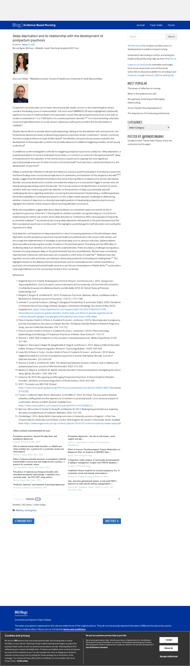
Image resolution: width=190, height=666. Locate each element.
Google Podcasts (145, 75)
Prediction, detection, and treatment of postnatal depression (39, 485)
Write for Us (170, 58)
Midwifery (20, 510)
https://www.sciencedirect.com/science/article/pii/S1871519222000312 (56, 405)
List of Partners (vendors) (97, 647)
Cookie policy (22, 661)
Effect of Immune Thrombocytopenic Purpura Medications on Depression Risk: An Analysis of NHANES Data (94, 450)
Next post (110, 521)
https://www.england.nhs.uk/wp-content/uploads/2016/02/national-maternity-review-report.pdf (72, 423)
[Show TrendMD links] (119, 498)
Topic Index (156, 25)
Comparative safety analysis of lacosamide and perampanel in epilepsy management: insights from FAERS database (93, 461)
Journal (141, 25)
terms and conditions (74, 629)
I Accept (168, 640)
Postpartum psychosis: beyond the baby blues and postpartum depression (35, 437)
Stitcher (159, 75)
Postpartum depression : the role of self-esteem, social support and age (91, 437)
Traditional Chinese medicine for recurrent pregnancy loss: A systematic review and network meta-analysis (93, 471)
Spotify (170, 75)
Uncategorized (30, 510)
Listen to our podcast (138, 64)
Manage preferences (169, 656)
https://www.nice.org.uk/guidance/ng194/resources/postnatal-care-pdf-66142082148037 (64, 387)
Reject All (169, 648)
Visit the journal (135, 45)
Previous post (24, 521)
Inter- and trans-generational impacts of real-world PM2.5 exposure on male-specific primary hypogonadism (92, 482)
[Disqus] (67, 563)
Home (171, 25)
